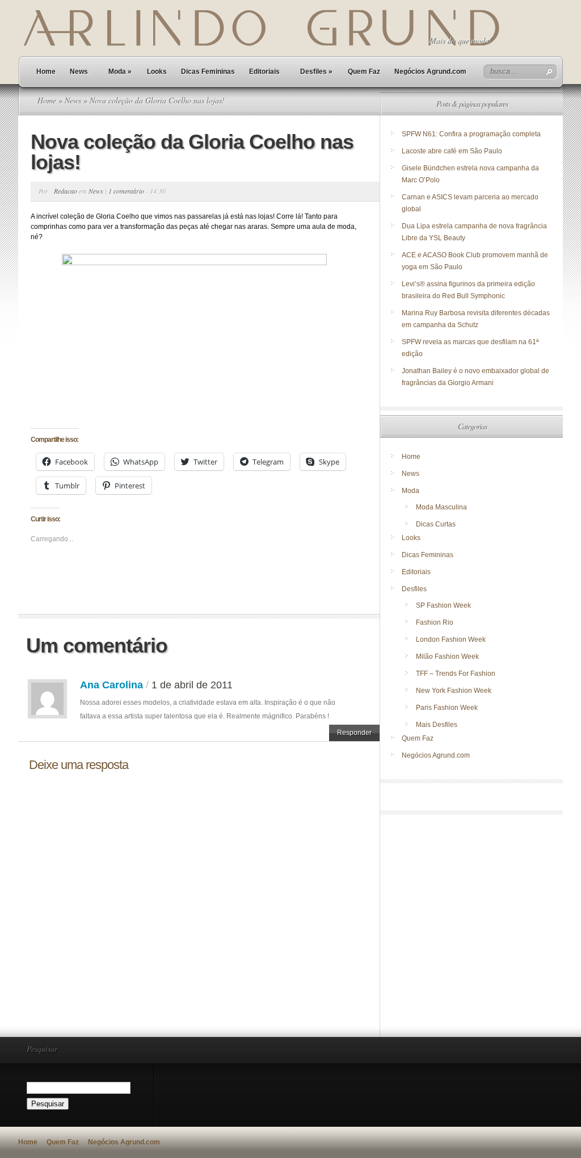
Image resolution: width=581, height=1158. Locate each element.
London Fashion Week (451, 639)
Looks (157, 72)
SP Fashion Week (443, 605)
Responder (354, 733)
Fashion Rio (434, 622)
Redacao (65, 190)
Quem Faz (364, 72)
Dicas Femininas (208, 72)
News (79, 72)
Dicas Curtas (436, 524)
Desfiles (316, 72)
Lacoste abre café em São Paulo (452, 151)
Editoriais (264, 72)
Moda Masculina (441, 507)
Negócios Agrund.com (430, 72)
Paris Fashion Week (447, 708)
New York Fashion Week (453, 691)
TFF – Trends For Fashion (455, 674)
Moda (120, 72)
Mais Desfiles (436, 725)
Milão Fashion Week (447, 656)
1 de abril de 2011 (192, 685)
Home (46, 72)
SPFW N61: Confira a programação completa (471, 134)
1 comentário (126, 190)
